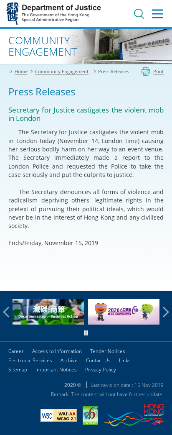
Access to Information (57, 351)
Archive (69, 360)
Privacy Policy (100, 369)
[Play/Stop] (86, 333)
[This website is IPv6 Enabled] (90, 416)
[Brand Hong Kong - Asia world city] (134, 416)
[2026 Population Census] (123, 322)
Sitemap (17, 369)
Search (139, 14)
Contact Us (98, 360)
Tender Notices (107, 351)
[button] (8, 312)
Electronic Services (30, 360)
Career (16, 351)
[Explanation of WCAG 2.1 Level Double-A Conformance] (58, 416)
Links (125, 360)
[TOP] (160, 279)
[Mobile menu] (157, 13)
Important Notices (56, 369)
